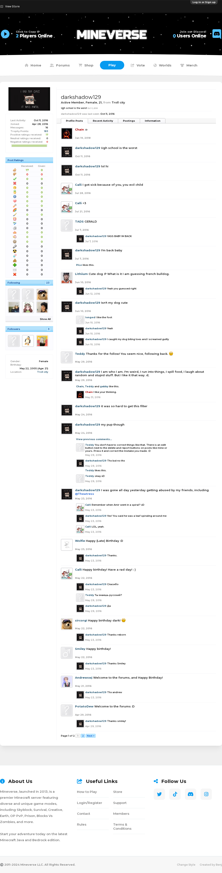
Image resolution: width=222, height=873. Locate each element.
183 (46, 131)
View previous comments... (94, 439)
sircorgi (81, 620)
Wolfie (80, 540)
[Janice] (28, 307)
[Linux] (28, 341)
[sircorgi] (43, 294)
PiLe (79, 264)
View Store (12, 6)
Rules (81, 824)
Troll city (42, 371)
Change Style (186, 864)
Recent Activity (103, 120)
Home (36, 65)
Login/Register (89, 803)
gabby (104, 386)
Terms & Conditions (122, 826)
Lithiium (81, 274)
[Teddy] (28, 294)
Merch (191, 65)
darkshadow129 (87, 148)
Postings (129, 120)
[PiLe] (43, 341)
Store (117, 792)
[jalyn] (14, 307)
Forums (63, 65)
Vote (141, 65)
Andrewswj (83, 677)
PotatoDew (84, 706)
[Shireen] (43, 307)
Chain (80, 386)
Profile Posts (74, 120)
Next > (91, 735)
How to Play (87, 792)
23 (47, 282)
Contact (83, 814)
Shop (88, 65)
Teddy (80, 353)
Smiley (80, 648)
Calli (78, 184)
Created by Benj (211, 864)
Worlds (165, 65)
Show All (45, 319)
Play (112, 65)
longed (90, 317)
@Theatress (84, 493)
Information (152, 120)
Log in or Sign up (204, 2)
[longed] (14, 294)
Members (121, 814)
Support (120, 803)
